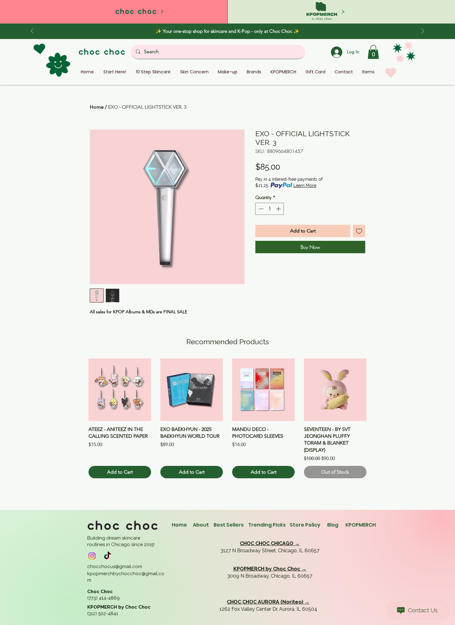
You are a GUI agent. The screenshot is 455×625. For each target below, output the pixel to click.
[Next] (423, 31)
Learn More (304, 185)
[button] (373, 52)
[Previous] (32, 31)
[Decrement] (260, 209)
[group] (227, 418)
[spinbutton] (270, 209)
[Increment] (279, 209)
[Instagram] (92, 556)
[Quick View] (120, 389)
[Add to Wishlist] (359, 231)
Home (97, 107)
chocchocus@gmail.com (114, 566)
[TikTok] (107, 556)
